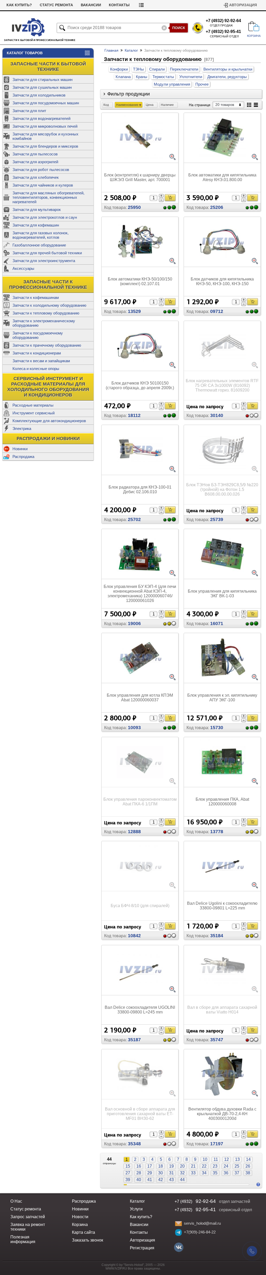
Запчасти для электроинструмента (43, 260)
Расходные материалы (33, 405)
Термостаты (163, 76)
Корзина (80, 1224)
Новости (80, 1217)
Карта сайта (83, 1232)
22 (204, 1166)
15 (127, 1166)
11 (216, 1159)
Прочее (202, 84)
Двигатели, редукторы (227, 76)
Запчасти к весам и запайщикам (41, 361)
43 (171, 1179)
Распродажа (23, 456)
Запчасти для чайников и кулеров (42, 185)
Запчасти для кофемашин (35, 225)
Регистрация (142, 1248)
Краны (141, 76)
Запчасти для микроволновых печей (44, 126)
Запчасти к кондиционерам (36, 353)
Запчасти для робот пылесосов (40, 169)
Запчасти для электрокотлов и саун (44, 217)
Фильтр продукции (128, 94)
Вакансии (91, 5)
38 (247, 1173)
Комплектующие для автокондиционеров (49, 421)
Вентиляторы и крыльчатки (227, 69)
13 (237, 1159)
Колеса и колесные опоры (35, 368)
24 (226, 1166)
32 (182, 1173)
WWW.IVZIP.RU (116, 1268)
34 (204, 1173)
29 (149, 1173)
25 (237, 1166)
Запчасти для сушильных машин (42, 87)
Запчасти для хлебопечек (35, 177)
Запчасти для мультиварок (36, 209)
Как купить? (19, 5)
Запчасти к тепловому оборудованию (45, 313)
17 (149, 1166)
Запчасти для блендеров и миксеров (45, 146)
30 (160, 1173)
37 (237, 1173)
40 (138, 1179)
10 (205, 1159)
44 (182, 1179)
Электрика (21, 428)
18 (160, 1166)
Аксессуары (23, 268)
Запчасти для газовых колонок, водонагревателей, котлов (40, 235)
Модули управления (172, 84)
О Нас (16, 1201)
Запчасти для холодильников (38, 95)
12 (226, 1159)
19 (171, 1166)
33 (193, 1173)
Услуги (136, 1209)
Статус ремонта (56, 5)
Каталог (131, 50)
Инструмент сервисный (33, 413)
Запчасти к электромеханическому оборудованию (43, 323)
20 (182, 1166)
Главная (111, 50)
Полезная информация (22, 1239)
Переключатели (184, 69)
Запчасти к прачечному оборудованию (46, 345)
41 (149, 1179)
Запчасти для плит (29, 110)
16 (138, 1166)
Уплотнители (190, 76)
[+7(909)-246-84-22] (178, 1232)
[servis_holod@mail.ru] (178, 1223)
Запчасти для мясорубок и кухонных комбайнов (45, 136)
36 (226, 1173)
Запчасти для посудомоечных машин (45, 103)
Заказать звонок (87, 1240)
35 (215, 1173)
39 (127, 1179)
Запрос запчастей (27, 1217)
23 (215, 1166)
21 (193, 1166)
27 (127, 1173)
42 (160, 1179)
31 (171, 1173)
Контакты (119, 5)
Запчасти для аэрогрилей (35, 162)
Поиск (178, 28)
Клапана (123, 76)
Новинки (20, 449)
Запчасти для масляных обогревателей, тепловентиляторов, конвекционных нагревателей (48, 197)
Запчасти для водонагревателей (41, 118)
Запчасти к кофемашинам (35, 297)
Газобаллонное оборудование (39, 245)
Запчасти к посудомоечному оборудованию (37, 335)
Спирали (157, 69)
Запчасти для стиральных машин (42, 79)
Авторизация (243, 5)
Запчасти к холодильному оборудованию (49, 305)
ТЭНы (138, 69)
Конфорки (119, 69)
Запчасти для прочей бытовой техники (47, 253)
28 (138, 1173)
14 (248, 1159)
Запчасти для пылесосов (35, 154)
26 (247, 1166)
